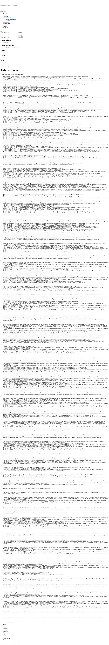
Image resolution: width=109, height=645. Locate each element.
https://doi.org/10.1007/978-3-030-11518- (23, 148)
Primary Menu (3, 11)
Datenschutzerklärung (7, 638)
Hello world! (5, 42)
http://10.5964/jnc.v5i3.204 (85, 149)
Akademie (5, 15)
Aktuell (5, 13)
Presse (5, 26)
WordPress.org (6, 66)
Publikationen (7, 17)
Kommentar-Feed (6, 64)
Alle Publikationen (11, 19)
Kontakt (5, 27)
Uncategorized (6, 57)
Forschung (6, 22)
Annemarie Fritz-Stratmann (9, 5)
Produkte (5, 16)
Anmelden (5, 62)
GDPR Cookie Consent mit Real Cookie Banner (10, 643)
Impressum (5, 637)
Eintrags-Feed (5, 63)
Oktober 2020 (6, 52)
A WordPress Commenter (8, 47)
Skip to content (3, 2)
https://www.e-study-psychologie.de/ (52, 238)
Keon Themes (9, 622)
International (7, 23)
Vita (4, 24)
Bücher (8, 20)
